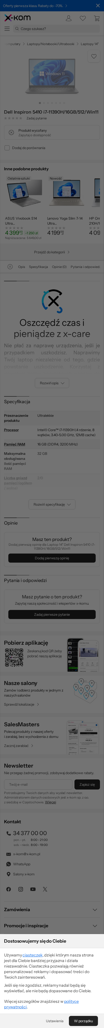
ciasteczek (32, 954)
